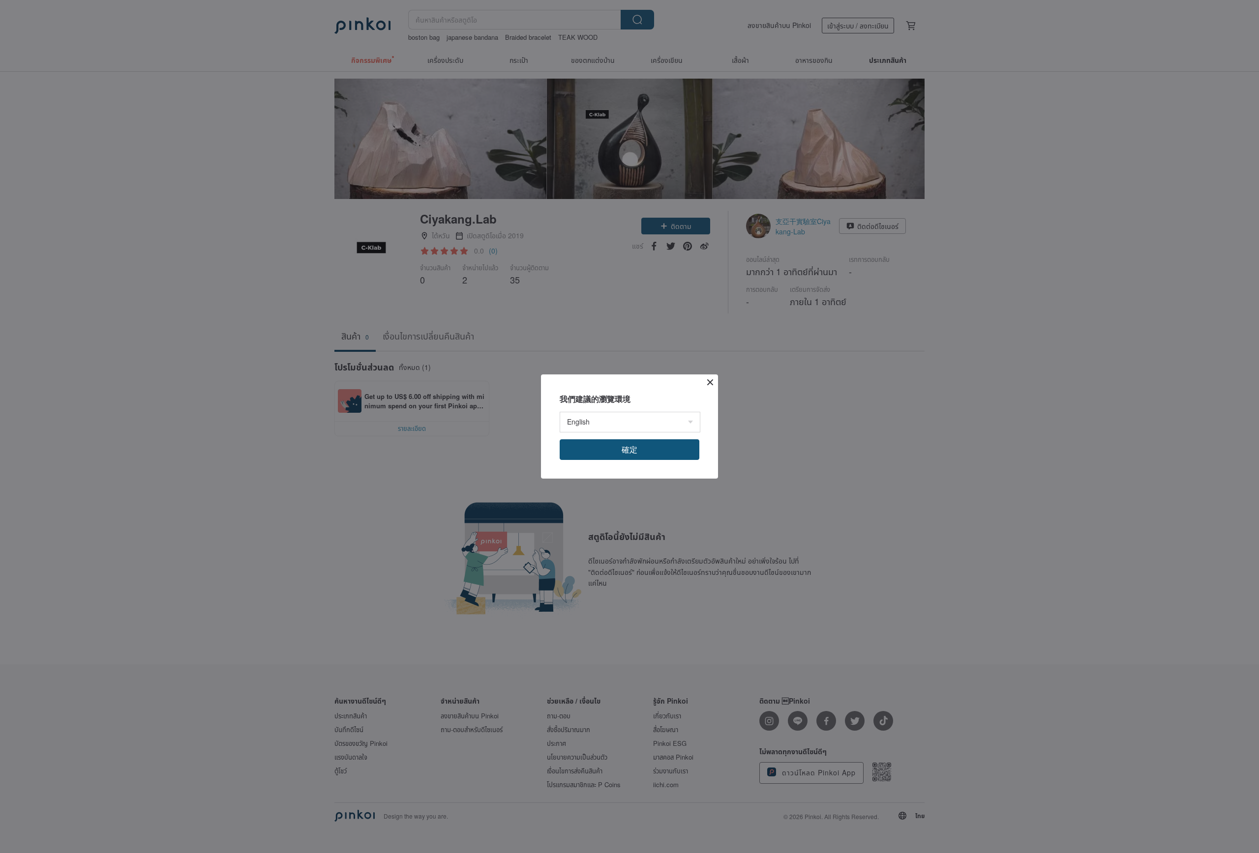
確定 (629, 449)
